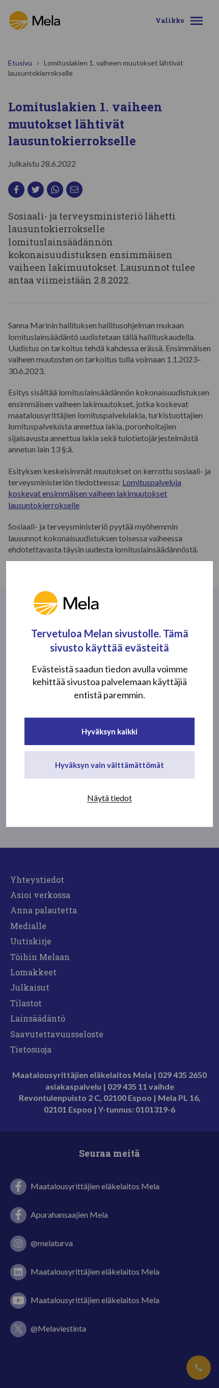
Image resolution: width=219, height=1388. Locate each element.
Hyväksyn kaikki (109, 731)
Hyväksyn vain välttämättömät (109, 764)
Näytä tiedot (109, 798)
